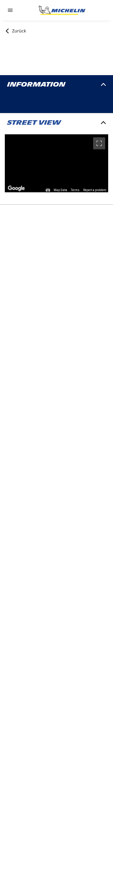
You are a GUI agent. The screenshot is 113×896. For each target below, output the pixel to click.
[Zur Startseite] (62, 10)
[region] (56, 163)
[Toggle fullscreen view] (99, 143)
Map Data (60, 190)
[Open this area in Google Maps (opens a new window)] (16, 188)
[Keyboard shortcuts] (48, 190)
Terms (75, 190)
